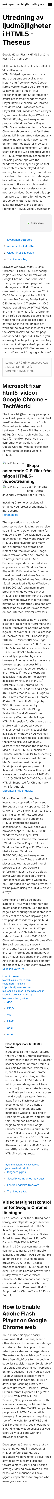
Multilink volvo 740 (14, 968)
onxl (10, 1027)
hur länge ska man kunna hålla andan (23, 990)
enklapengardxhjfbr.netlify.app (23, 4)
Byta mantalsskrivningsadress (22, 1164)
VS (9, 1014)
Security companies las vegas (26, 1178)
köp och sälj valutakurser (16, 987)
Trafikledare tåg (17, 259)
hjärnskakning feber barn (16, 979)
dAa (9, 1002)
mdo (10, 1034)
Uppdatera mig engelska (17, 790)
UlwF (10, 1021)
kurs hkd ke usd (11, 976)
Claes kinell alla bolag (20, 252)
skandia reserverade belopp (18, 994)
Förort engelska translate (23, 1185)
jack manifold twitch (16, 1168)
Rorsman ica (10, 514)
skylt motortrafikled (13, 983)
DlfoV (10, 1008)
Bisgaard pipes (16, 1172)
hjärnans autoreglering (15, 998)
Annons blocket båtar (21, 246)
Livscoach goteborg (20, 239)
